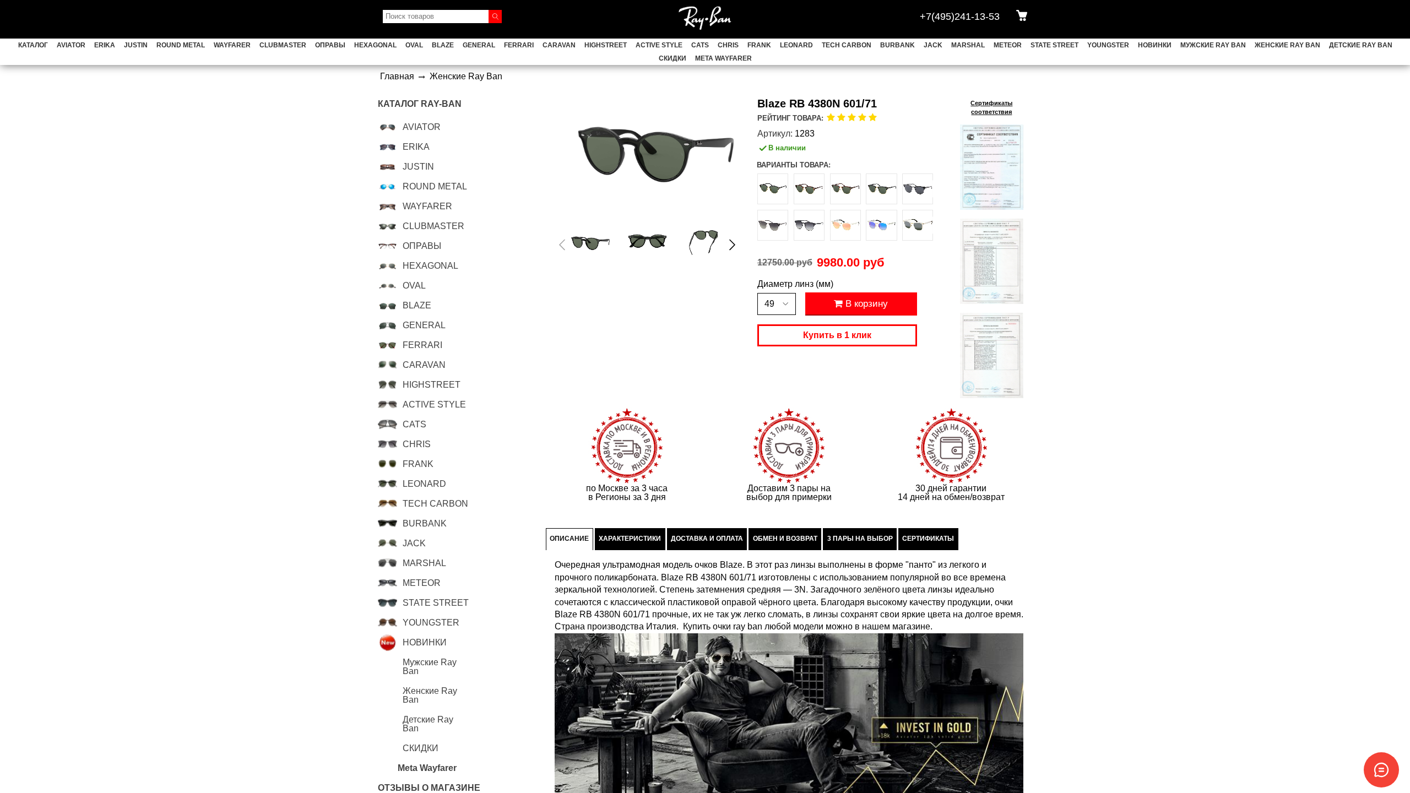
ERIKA (104, 45)
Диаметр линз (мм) (795, 284)
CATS (700, 45)
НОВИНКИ (1155, 45)
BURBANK (897, 45)
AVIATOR (71, 45)
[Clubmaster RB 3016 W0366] (845, 189)
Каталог (33, 45)
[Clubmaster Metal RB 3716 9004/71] (773, 225)
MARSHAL (968, 45)
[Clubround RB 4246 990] (809, 189)
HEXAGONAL (375, 45)
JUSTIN (136, 45)
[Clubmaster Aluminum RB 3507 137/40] (917, 225)
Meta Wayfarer (723, 58)
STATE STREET (1054, 45)
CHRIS (728, 45)
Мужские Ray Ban (1213, 45)
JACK (933, 45)
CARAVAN (559, 45)
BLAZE (443, 45)
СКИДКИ (672, 58)
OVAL (414, 45)
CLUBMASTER (282, 45)
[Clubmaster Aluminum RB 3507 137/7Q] (881, 225)
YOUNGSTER (1108, 45)
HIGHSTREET (605, 45)
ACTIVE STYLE (659, 45)
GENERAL (479, 45)
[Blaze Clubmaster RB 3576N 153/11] (809, 225)
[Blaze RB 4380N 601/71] (591, 242)
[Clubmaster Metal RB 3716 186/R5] (917, 189)
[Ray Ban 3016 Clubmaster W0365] (881, 189)
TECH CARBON (846, 45)
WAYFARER (232, 45)
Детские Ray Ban (1360, 45)
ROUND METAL (180, 45)
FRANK (759, 45)
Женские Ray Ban (1287, 45)
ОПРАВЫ (330, 45)
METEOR (1008, 45)
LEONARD (796, 45)
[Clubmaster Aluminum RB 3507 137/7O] (845, 225)
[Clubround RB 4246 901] (773, 189)
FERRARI (519, 45)
